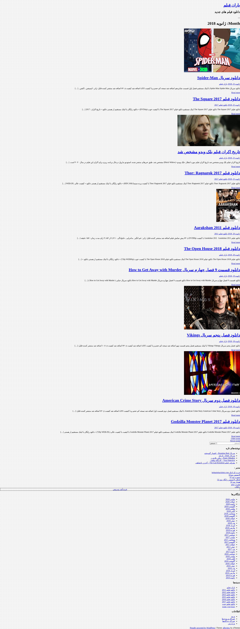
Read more (235, 93)
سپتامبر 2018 (229, 514)
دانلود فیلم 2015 (228, 597)
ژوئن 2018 (230, 521)
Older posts (235, 438)
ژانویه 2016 (230, 578)
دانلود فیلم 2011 (220, 234)
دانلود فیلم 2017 (220, 105)
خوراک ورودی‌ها (228, 619)
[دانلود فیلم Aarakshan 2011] (228, 221)
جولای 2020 (230, 502)
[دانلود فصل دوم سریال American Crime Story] (212, 394)
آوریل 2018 (230, 525)
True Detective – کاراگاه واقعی (222, 460)
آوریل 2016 (230, 571)
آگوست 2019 (229, 506)
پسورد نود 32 (235, 477)
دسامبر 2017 (229, 535)
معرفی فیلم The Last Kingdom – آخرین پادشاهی (215, 463)
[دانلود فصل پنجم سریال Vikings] (212, 329)
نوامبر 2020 (230, 499)
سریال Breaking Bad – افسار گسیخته (219, 453)
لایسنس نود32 (234, 475)
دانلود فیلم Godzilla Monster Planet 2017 (205, 421)
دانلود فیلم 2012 (228, 592)
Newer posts (235, 441)
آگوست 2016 (229, 561)
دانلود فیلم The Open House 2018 (212, 248)
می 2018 (231, 523)
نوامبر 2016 (230, 556)
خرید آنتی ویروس (120, 489)
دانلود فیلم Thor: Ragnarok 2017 (212, 173)
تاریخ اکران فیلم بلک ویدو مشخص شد (209, 151)
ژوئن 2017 (230, 547)
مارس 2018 (230, 528)
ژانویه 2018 (230, 533)
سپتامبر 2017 (229, 540)
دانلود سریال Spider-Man (218, 77)
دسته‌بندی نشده (228, 606)
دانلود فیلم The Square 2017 (216, 99)
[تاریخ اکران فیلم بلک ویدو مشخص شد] (209, 145)
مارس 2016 (230, 573)
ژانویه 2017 (230, 552)
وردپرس (231, 623)
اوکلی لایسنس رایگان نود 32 (228, 480)
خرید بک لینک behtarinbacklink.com (226, 472)
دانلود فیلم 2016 (228, 599)
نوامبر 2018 (230, 509)
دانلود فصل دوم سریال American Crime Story (201, 400)
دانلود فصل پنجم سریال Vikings (213, 335)
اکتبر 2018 (231, 511)
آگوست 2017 (229, 542)
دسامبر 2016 (229, 554)
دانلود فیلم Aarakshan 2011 (217, 227)
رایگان (237, 487)
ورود (233, 616)
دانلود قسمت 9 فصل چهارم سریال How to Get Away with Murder (184, 269)
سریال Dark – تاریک (227, 456)
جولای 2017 (230, 544)
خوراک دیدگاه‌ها (228, 621)
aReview (226, 628)
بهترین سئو (235, 484)
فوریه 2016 (230, 575)
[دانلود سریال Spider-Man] (212, 71)
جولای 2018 (230, 518)
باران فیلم (232, 5)
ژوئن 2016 (230, 566)
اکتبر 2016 (231, 559)
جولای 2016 (230, 563)
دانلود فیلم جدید (228, 604)
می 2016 (231, 568)
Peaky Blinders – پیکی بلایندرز (223, 458)
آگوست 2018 (229, 516)
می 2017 (231, 549)
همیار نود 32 (235, 482)
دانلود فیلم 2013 (228, 595)
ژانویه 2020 (230, 504)
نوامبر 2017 (230, 537)
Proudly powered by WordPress (202, 628)
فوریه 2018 (230, 530)
